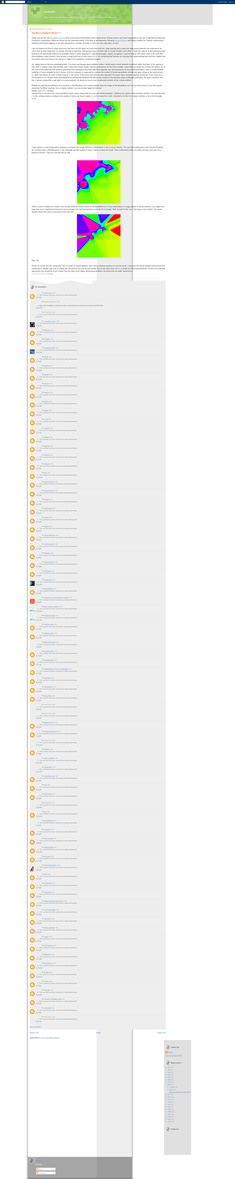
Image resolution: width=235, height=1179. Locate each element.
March (171, 1089)
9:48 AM (38, 843)
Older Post (161, 1032)
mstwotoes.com (49, 776)
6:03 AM (38, 718)
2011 (169, 1104)
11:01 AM (39, 379)
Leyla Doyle (48, 794)
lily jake (46, 972)
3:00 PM (38, 424)
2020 (169, 1080)
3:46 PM (38, 539)
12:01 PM (39, 477)
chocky (46, 936)
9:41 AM (38, 450)
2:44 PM (38, 780)
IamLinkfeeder (48, 651)
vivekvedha (48, 508)
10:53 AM (39, 584)
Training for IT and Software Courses (56, 597)
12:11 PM (39, 771)
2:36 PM (38, 870)
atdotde (49, 12)
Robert (170, 1052)
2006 (169, 1117)
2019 (169, 1082)
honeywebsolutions (50, 865)
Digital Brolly (48, 767)
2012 (169, 1102)
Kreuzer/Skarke (121, 40)
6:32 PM (38, 397)
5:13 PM (38, 887)
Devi (45, 874)
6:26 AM (38, 878)
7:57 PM (38, 629)
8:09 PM (38, 638)
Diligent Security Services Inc (53, 901)
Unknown (47, 829)
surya (46, 419)
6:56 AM (38, 798)
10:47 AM (39, 762)
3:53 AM (38, 753)
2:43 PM (38, 522)
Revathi (46, 499)
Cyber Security (49, 481)
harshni (46, 366)
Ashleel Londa (48, 624)
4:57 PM (38, 504)
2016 (169, 1097)
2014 (169, 1099)
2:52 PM (38, 486)
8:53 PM (38, 1003)
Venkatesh (47, 954)
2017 (169, 1094)
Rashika (47, 446)
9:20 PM (38, 325)
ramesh (46, 428)
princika (46, 749)
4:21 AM (38, 343)
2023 (169, 1072)
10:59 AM (39, 852)
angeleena (47, 571)
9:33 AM (38, 602)
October (172, 1087)
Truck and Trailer (49, 910)
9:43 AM (38, 1012)
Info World (47, 678)
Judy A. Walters (49, 758)
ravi (45, 785)
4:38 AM (38, 557)
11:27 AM (39, 655)
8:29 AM (38, 334)
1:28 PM (38, 941)
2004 (169, 1121)
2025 (169, 1067)
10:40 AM (39, 611)
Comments (42, 1173)
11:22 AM (39, 406)
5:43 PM (38, 923)
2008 (169, 1112)
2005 (169, 1119)
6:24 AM (38, 985)
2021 (169, 1077)
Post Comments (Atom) (50, 1038)
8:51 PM (38, 1021)
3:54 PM (38, 459)
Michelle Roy (48, 963)
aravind (46, 437)
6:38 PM (38, 932)
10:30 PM (39, 307)
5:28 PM (38, 361)
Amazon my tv (49, 722)
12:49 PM (39, 977)
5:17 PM (38, 432)
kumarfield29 (48, 687)
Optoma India (48, 838)
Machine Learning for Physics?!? (46, 33)
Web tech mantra (49, 642)
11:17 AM (39, 620)
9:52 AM (38, 388)
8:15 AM (38, 789)
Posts (40, 1169)
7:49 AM (38, 896)
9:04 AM (38, 950)
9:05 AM (38, 727)
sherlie (46, 357)
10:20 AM (39, 994)
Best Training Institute (51, 606)
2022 (169, 1075)
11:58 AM (39, 807)
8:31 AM (38, 513)
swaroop (47, 464)
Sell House (47, 918)
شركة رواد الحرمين (50, 321)
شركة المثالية (48, 293)
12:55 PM (39, 745)
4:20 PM (38, 415)
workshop (61, 38)
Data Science (48, 588)
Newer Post (34, 1032)
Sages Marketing (49, 535)
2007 (169, 1114)
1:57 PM (38, 664)
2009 (169, 1109)
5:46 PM (38, 297)
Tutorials (47, 990)
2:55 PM (38, 548)
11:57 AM (39, 861)
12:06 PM (39, 968)
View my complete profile (173, 1055)
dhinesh (46, 455)
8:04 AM (38, 575)
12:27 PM (39, 316)
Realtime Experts (49, 615)
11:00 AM (39, 682)
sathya (46, 401)
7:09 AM (38, 825)
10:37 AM (39, 352)
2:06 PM (38, 691)
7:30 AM (38, 736)
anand (46, 410)
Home (98, 1032)
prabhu (46, 526)
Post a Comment (35, 1027)
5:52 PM (38, 834)
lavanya (46, 392)
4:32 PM (38, 905)
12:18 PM (39, 816)
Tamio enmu (48, 579)
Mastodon (38, 1160)
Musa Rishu (48, 696)
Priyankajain (48, 883)
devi (45, 472)
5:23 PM (38, 914)
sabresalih (47, 892)
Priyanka (47, 330)
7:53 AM (38, 646)
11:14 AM (39, 566)
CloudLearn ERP (49, 348)
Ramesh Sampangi (50, 731)
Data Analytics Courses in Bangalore (56, 669)
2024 (169, 1070)
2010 (169, 1107)
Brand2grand (48, 820)
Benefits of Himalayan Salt (52, 999)
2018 (169, 1084)
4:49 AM (38, 593)
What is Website (49, 927)
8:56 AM (38, 709)
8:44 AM (38, 700)
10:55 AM (39, 370)
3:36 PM (38, 441)
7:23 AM (38, 468)
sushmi (46, 517)
